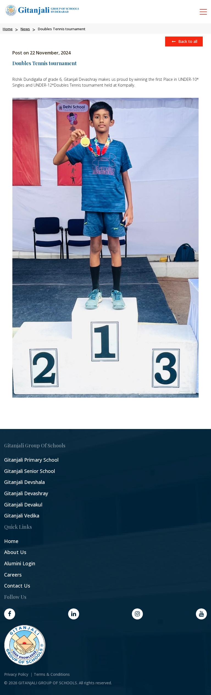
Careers (13, 575)
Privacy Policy (16, 674)
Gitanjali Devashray (26, 493)
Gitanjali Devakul (23, 505)
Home (8, 28)
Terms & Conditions (52, 674)
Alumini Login (19, 563)
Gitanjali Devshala (24, 482)
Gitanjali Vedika (21, 516)
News (25, 28)
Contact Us (17, 586)
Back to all (187, 41)
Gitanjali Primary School (31, 460)
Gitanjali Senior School (29, 471)
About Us (15, 552)
